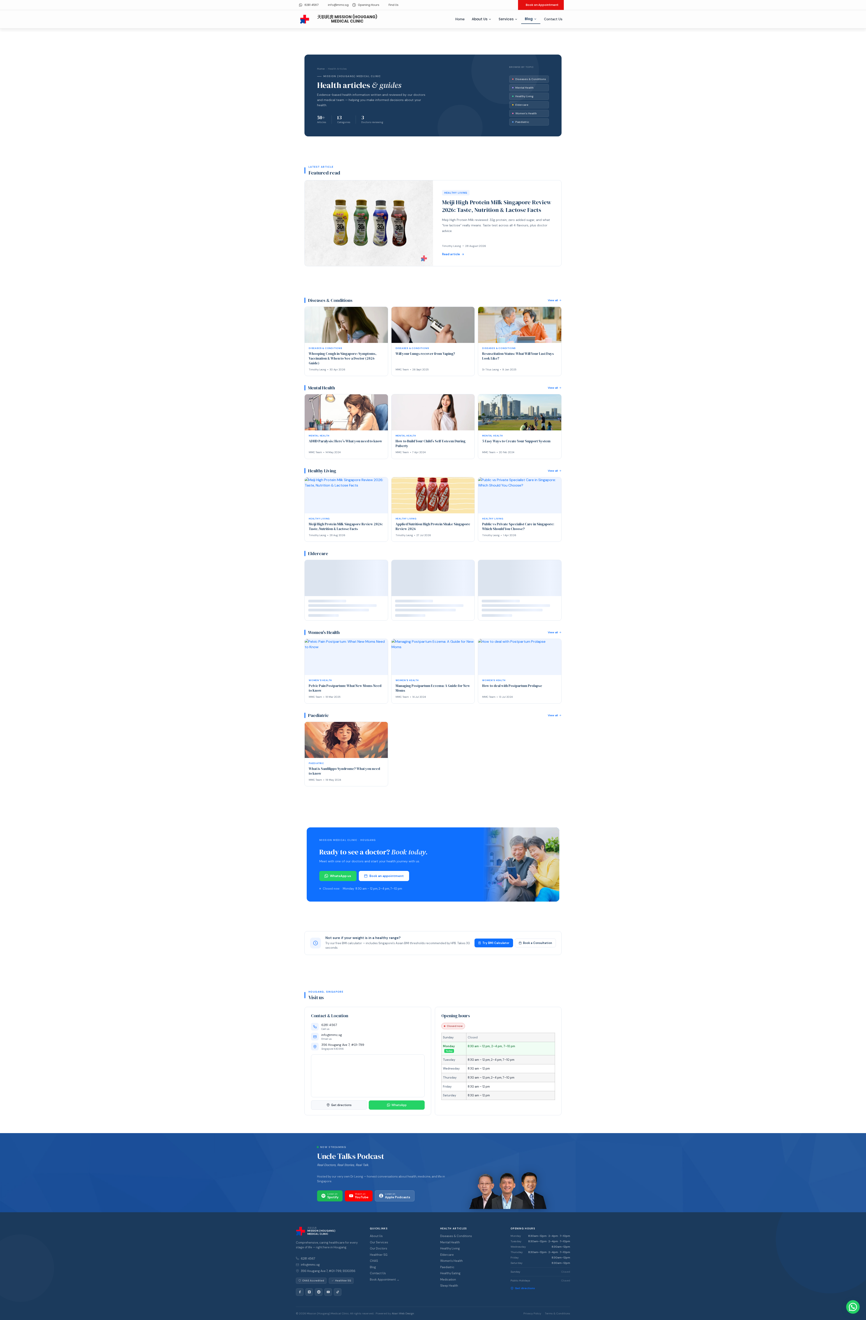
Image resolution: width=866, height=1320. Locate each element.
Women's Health (526, 113)
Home (460, 19)
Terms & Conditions (557, 1317)
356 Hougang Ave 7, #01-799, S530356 (328, 1275)
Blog (529, 18)
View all (553, 300)
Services (506, 19)
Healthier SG (378, 1258)
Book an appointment (386, 880)
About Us (479, 19)
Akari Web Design (403, 1317)
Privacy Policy (532, 1317)
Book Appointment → (384, 1283)
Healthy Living (524, 96)
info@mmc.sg (310, 1269)
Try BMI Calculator (495, 947)
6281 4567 (308, 1262)
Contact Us (553, 19)
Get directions (341, 1109)
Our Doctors (378, 1252)
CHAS (374, 1265)
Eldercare (521, 105)
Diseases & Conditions (530, 79)
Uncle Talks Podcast (350, 1160)
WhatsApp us (340, 880)
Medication (448, 1283)
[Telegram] (318, 1296)
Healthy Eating (450, 1277)
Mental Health (524, 88)
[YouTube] (328, 1296)
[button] (853, 1307)
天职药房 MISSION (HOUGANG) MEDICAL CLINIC (347, 19)
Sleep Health (449, 1290)
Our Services (379, 1246)
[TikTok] (337, 1296)
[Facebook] (300, 1296)
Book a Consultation (537, 947)
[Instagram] (309, 1296)
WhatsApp (399, 1109)
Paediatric (522, 122)
